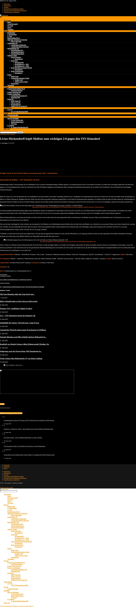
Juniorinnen (8, 108)
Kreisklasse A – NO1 (22, 64)
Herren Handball (13, 119)
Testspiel (10, 85)
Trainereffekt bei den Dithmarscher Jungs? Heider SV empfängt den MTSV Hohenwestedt (29, 455)
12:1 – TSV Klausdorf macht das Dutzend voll (17, 316)
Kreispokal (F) (16, 105)
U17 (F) (9, 110)
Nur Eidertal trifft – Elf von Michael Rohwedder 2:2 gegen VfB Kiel (23, 437)
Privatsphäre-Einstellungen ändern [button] (14, 9)
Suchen (20, 132)
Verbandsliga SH (13, 48)
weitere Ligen (12, 55)
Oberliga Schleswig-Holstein (17, 40)
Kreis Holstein (16, 57)
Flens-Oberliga (16, 41)
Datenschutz (7, 5)
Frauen (6, 87)
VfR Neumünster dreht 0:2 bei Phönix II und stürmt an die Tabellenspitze (24, 446)
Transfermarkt (12, 24)
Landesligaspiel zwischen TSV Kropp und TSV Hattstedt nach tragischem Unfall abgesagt (29, 420)
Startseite (7, 20)
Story (9, 27)
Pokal (9, 75)
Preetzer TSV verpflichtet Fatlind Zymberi (16, 309)
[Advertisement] (68, 158)
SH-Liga (14, 124)
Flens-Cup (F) (15, 103)
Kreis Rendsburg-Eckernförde (21, 68)
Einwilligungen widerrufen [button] (11, 12)
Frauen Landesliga (13, 94)
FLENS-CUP (19, 80)
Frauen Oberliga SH (14, 92)
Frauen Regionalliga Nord (16, 89)
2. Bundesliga (12, 34)
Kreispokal (15, 84)
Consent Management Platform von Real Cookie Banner (16, 606)
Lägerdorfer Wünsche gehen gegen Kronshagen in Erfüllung (23, 330)
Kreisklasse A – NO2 (22, 66)
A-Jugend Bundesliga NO (19, 127)
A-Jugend (10, 126)
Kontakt (6, 7)
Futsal (6, 113)
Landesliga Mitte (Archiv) (20, 47)
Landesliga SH (12, 43)
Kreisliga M (19, 59)
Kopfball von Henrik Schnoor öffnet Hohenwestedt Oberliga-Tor (24, 344)
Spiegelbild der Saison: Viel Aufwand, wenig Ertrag (19, 323)
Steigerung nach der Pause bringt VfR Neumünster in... (21, 351)
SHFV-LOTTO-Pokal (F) (19, 106)
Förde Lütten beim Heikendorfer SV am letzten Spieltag (21, 358)
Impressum (7, 4)
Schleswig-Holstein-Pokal (20, 78)
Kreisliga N (18, 69)
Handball (7, 117)
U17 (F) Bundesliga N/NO (19, 112)
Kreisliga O (18, 73)
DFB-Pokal (14, 76)
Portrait (10, 26)
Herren (6, 31)
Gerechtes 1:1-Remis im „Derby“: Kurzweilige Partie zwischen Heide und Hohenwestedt (28, 429)
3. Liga (9, 36)
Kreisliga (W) (15, 98)
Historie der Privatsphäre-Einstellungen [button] (15, 10)
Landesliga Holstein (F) (19, 96)
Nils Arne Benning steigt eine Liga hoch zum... (17, 294)
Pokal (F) (10, 99)
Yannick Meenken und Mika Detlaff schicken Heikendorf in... (23, 337)
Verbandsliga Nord (17, 52)
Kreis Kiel (14, 61)
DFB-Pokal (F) (16, 101)
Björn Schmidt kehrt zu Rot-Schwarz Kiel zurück (18, 301)
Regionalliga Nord (13, 38)
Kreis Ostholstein (17, 71)
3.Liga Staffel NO (17, 120)
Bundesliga (11, 33)
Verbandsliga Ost (17, 50)
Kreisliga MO (19, 62)
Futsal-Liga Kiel (12, 115)
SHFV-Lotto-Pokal (21, 82)
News (9, 22)
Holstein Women (16, 91)
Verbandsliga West (17, 54)
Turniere (10, 29)
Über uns (7, 129)
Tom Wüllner (5, 143)
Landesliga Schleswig (18, 45)
